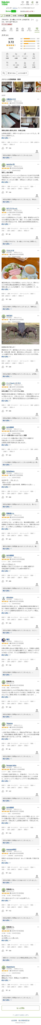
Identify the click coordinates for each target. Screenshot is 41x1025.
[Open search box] (4, 73)
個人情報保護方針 (24, 1020)
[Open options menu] (38, 99)
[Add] (36, 20)
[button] (7, 87)
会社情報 (14, 1020)
